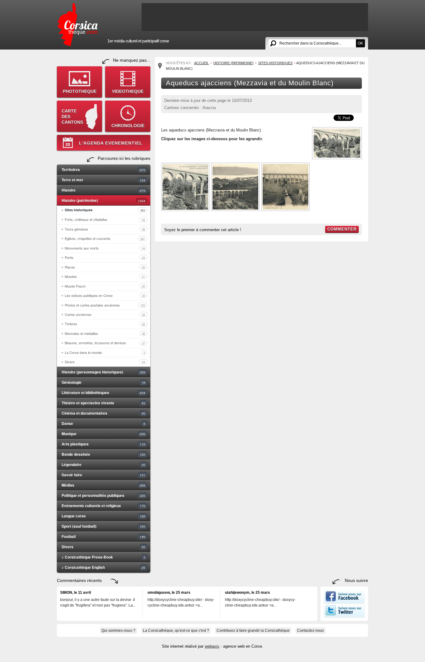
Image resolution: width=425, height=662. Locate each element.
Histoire (103, 190)
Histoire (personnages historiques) (103, 372)
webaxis (212, 646)
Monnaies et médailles (105, 333)
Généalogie (103, 382)
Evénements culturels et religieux (103, 505)
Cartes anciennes (105, 314)
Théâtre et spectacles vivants (103, 403)
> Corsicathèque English (103, 567)
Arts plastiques (103, 444)
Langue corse (103, 516)
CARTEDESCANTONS (72, 116)
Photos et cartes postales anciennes (105, 304)
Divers (105, 361)
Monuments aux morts (105, 247)
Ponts (105, 257)
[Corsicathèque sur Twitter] (344, 616)
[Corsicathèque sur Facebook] (344, 602)
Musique (103, 433)
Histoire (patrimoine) (103, 200)
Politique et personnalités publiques (103, 495)
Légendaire (103, 464)
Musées (105, 276)
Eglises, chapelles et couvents (105, 238)
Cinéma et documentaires (103, 413)
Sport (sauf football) (103, 526)
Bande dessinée (103, 454)
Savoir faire (103, 475)
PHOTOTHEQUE (79, 91)
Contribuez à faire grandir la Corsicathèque (253, 630)
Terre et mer (103, 180)
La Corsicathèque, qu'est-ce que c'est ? (176, 630)
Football (103, 536)
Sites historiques (105, 209)
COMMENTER (342, 229)
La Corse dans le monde (105, 352)
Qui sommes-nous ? (118, 630)
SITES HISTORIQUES (275, 63)
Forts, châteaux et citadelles (105, 219)
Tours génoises (105, 228)
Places (105, 266)
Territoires (103, 169)
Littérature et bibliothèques (103, 392)
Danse (103, 423)
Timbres (105, 323)
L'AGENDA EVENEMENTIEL (110, 142)
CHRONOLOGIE (127, 125)
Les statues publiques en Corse (105, 295)
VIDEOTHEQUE (127, 91)
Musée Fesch (105, 285)
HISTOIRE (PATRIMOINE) (233, 63)
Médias (103, 485)
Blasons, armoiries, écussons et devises (105, 342)
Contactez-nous (310, 630)
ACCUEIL (201, 63)
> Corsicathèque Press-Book (103, 557)
